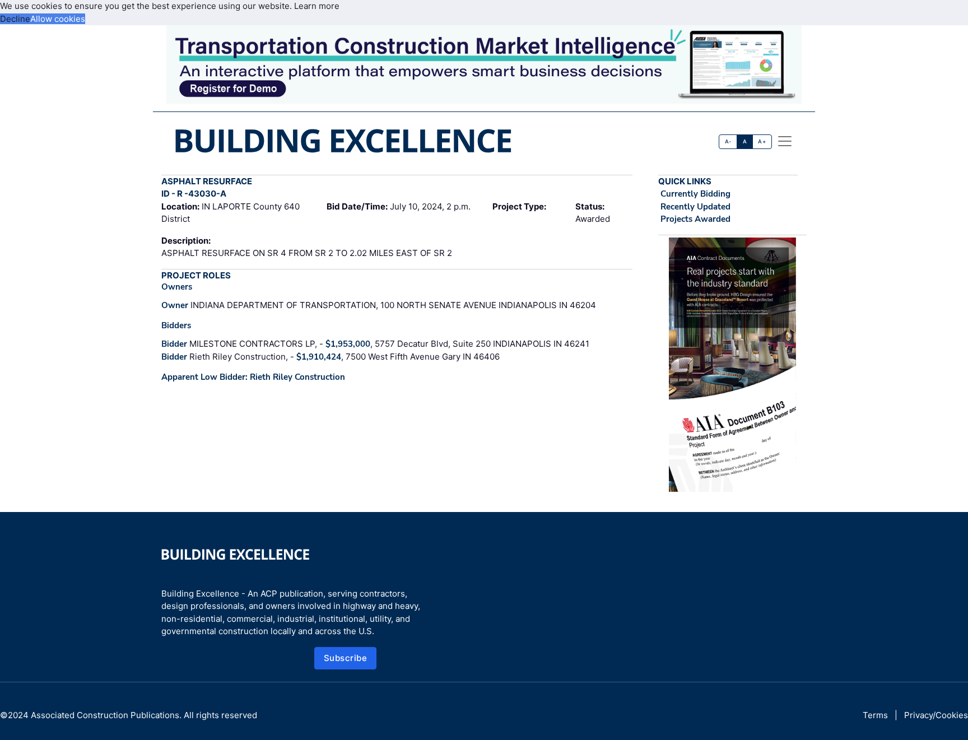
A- (728, 141)
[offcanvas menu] (784, 141)
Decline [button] (15, 18)
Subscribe (345, 658)
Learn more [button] (316, 6)
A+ (762, 141)
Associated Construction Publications (105, 715)
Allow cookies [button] (57, 18)
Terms (875, 715)
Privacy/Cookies (936, 715)
